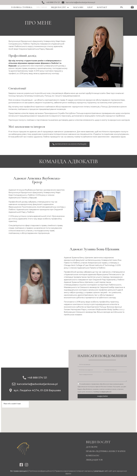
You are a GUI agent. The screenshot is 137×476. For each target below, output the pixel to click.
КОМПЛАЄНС (92, 455)
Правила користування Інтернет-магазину (74, 471)
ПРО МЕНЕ (41, 7)
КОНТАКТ (102, 7)
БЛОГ (90, 7)
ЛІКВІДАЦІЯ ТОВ (94, 460)
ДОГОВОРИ (91, 447)
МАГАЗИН (78, 7)
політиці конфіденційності (102, 392)
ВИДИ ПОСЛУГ (58, 7)
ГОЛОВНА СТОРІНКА (21, 7)
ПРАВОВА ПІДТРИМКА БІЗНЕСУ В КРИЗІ (105, 451)
